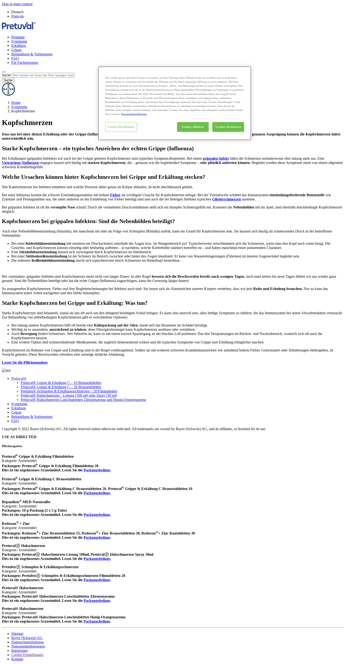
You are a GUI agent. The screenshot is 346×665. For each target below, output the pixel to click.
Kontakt (17, 659)
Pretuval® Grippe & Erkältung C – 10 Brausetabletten (61, 383)
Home (15, 103)
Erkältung (18, 46)
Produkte (18, 37)
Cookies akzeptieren (228, 126)
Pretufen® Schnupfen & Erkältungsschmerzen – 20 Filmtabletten (69, 391)
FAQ (15, 58)
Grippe (16, 50)
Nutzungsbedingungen (28, 646)
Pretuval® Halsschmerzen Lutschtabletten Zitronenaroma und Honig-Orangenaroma (83, 400)
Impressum (19, 651)
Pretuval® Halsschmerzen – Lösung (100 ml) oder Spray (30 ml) (69, 395)
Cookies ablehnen (193, 126)
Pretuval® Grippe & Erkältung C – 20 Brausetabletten (61, 387)
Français (17, 16)
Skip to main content (17, 4)
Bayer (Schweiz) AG (27, 638)
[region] (174, 103)
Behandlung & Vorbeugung (31, 54)
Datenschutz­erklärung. (134, 114)
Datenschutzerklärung (27, 642)
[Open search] (4, 72)
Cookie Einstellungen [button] (27, 655)
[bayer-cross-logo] (8, 95)
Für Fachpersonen (24, 63)
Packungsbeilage (97, 559)
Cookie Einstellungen (121, 126)
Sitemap (17, 634)
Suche (6, 75)
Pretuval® (18, 378)
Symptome (19, 41)
